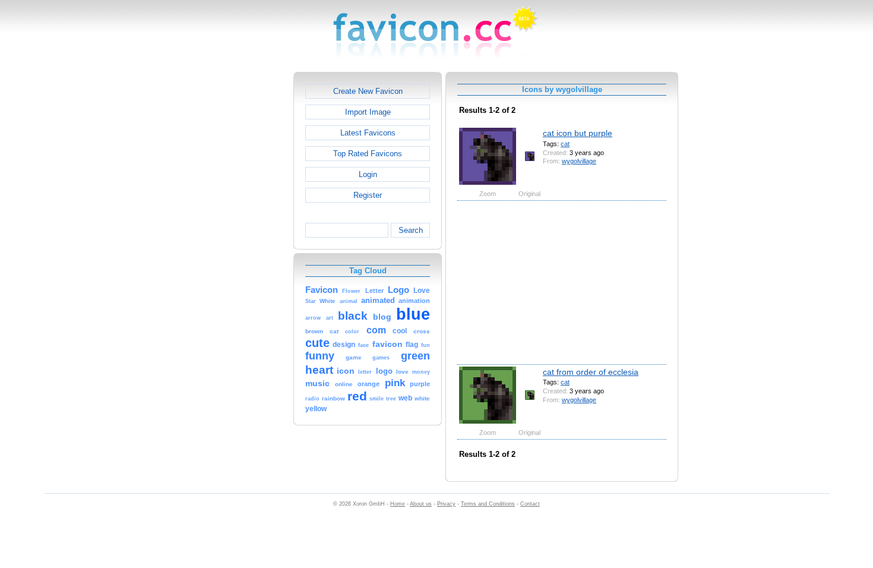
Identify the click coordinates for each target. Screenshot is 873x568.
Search (410, 230)
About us (421, 504)
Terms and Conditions (488, 504)
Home (397, 504)
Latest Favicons (368, 132)
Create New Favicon (368, 91)
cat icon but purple (577, 133)
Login (368, 174)
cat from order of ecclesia (590, 372)
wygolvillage (579, 161)
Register (367, 195)
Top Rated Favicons (367, 153)
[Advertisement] (242, 250)
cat (565, 143)
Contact (530, 504)
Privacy (446, 504)
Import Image (368, 112)
